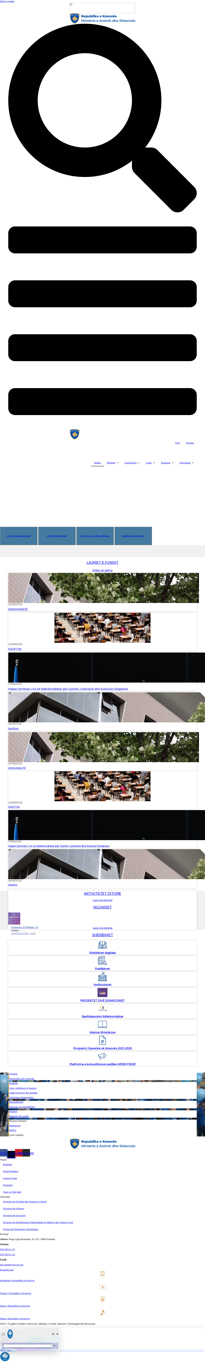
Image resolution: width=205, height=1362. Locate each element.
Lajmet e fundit (102, 562)
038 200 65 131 (7, 1249)
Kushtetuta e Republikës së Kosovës (17, 1280)
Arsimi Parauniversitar (19, 536)
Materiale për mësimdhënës (22, 1107)
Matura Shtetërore (103, 1032)
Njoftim (13, 728)
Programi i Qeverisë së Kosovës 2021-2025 (102, 1048)
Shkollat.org (15, 1125)
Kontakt (190, 443)
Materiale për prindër (19, 1116)
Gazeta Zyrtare (10, 1178)
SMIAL (13, 1130)
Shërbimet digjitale (102, 952)
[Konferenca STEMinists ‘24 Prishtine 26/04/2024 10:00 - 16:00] (102, 919)
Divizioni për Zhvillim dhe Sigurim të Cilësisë (25, 1201)
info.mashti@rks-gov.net (11, 1264)
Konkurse (165, 463)
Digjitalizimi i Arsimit (133, 536)
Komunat (7, 1164)
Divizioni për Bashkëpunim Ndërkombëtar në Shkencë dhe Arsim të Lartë (38, 1222)
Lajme (149, 463)
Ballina (97, 463)
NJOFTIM (14, 649)
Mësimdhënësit (16, 1102)
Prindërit (13, 1111)
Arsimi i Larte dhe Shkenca (95, 536)
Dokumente (185, 463)
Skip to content (7, 1)
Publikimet (102, 968)
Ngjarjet (102, 907)
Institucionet (103, 984)
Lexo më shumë (102, 900)
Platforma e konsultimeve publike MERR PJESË (102, 1064)
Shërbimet (102, 935)
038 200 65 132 (7, 1254)
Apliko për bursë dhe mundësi (23, 1093)
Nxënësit (13, 1074)
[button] (26, 450)
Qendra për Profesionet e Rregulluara (20, 1229)
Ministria (111, 463)
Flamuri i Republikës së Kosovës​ (15, 1293)
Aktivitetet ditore (102, 893)
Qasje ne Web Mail (12, 1192)
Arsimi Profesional (57, 536)
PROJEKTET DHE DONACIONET (102, 1000)
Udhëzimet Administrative (21, 1097)
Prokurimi (7, 1185)
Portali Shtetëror (10, 1171)
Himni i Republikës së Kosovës (15, 1318)
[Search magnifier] (193, 456)
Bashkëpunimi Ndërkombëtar (102, 1016)
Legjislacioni (130, 463)
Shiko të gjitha (102, 570)
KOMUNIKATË (18, 609)
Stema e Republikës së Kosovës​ (15, 1306)
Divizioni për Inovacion (14, 1215)
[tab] (19, 536)
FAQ (177, 443)
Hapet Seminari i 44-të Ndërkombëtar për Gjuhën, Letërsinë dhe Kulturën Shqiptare (68, 689)
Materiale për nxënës (21, 1078)
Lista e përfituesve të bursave (22, 1088)
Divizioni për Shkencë (13, 1208)
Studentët (13, 1083)
